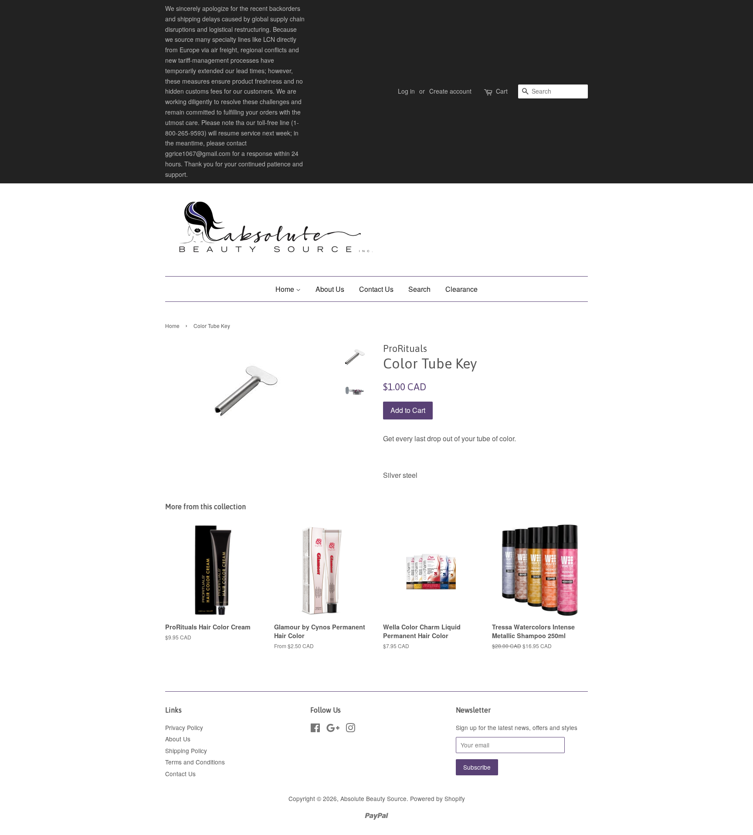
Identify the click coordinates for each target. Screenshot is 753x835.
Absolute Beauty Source (373, 798)
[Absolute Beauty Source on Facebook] (315, 729)
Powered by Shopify (437, 798)
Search (419, 289)
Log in (406, 91)
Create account (450, 91)
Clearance (461, 289)
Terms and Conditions (195, 761)
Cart (502, 91)
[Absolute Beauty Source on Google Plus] (332, 729)
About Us (329, 289)
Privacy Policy (184, 727)
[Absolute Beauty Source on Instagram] (350, 729)
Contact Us (376, 289)
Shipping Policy (186, 750)
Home (285, 289)
